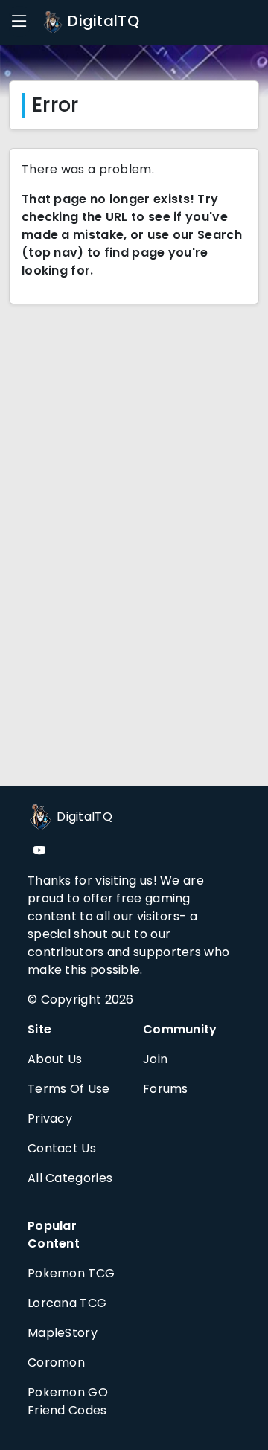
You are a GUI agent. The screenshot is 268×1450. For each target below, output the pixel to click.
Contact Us (62, 1148)
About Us (55, 1059)
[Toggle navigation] (19, 21)
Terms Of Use (69, 1088)
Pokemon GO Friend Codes (68, 1401)
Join (155, 1059)
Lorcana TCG (67, 1303)
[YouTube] (39, 850)
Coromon (56, 1362)
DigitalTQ (101, 20)
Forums (165, 1088)
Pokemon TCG (71, 1273)
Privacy (50, 1118)
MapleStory (63, 1332)
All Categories (70, 1178)
